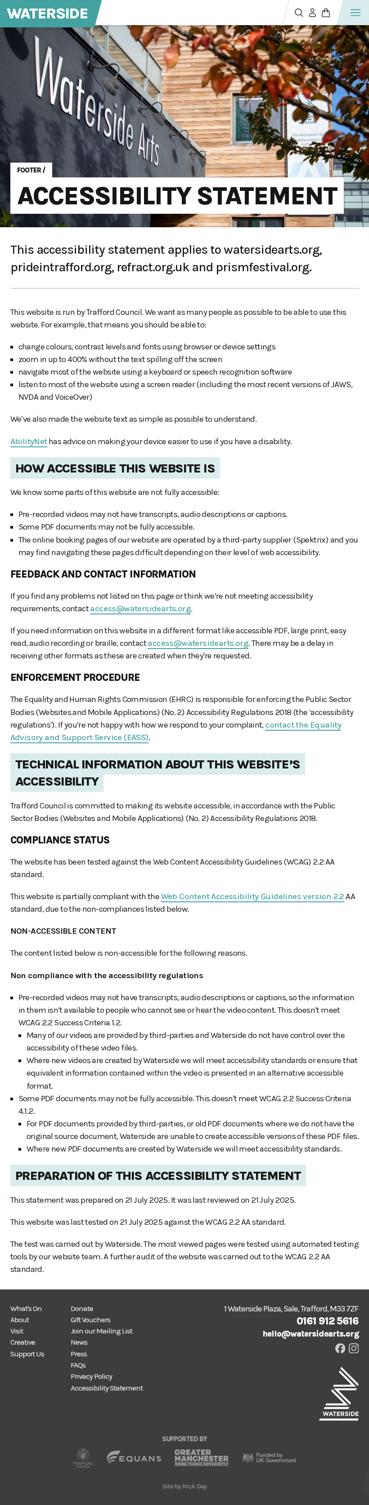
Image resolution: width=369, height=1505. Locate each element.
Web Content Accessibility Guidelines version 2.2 (252, 896)
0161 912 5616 (328, 1321)
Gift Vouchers (90, 1319)
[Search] (299, 12)
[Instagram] (354, 1348)
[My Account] (313, 12)
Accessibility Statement (177, 195)
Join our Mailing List (101, 1331)
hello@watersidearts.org (310, 1334)
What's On (26, 1308)
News (79, 1342)
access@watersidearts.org (140, 608)
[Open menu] (355, 12)
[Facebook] (340, 1348)
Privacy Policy (91, 1376)
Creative (22, 1342)
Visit (16, 1331)
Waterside (47, 13)
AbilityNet (28, 441)
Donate (82, 1308)
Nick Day (194, 1486)
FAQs (78, 1365)
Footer (29, 170)
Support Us (27, 1354)
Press (79, 1354)
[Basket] (326, 12)
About (19, 1319)
